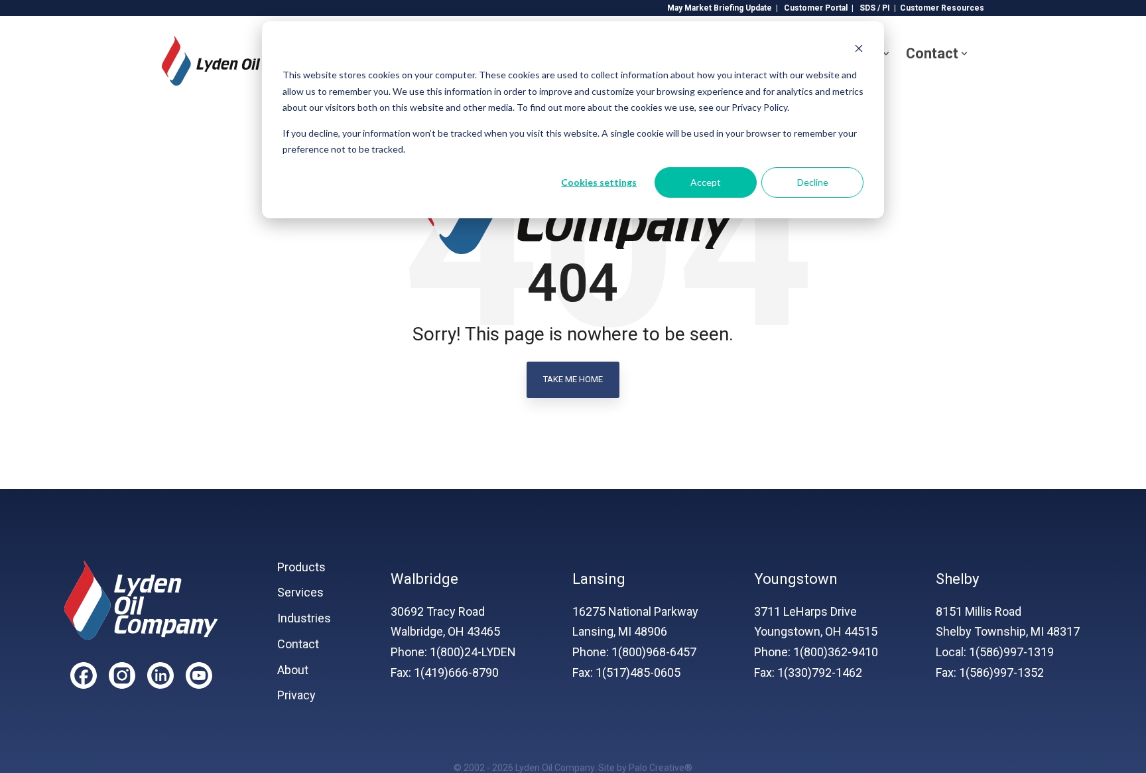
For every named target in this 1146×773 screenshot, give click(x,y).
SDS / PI (875, 8)
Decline (812, 182)
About (292, 670)
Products (301, 567)
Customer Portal (816, 8)
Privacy (296, 695)
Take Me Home (573, 379)
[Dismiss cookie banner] (858, 50)
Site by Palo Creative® (645, 767)
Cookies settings (599, 182)
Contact (932, 53)
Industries (304, 618)
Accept (705, 182)
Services (300, 592)
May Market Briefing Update (719, 8)
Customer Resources (942, 8)
